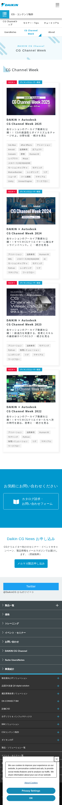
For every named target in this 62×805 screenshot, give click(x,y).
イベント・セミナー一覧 (12, 755)
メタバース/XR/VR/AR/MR (19, 163)
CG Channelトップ (10, 23)
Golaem (12, 154)
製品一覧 (9, 605)
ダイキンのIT (7, 740)
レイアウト (13, 158)
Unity (10, 181)
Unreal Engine (25, 181)
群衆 (23, 154)
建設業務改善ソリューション (14, 693)
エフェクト (37, 149)
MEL (10, 259)
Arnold (11, 149)
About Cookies (31, 783)
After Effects (26, 145)
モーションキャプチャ (18, 167)
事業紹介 (9, 669)
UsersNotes (10, 32)
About (51, 32)
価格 (7, 614)
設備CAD (6, 709)
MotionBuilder (15, 172)
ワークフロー (42, 181)
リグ (45, 172)
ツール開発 (26, 176)
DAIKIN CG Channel (16, 651)
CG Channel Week (31, 32)
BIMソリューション (10, 724)
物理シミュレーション (29, 350)
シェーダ (12, 176)
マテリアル (40, 176)
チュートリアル (51, 22)
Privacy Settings (31, 790)
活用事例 (23, 149)
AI (45, 259)
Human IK (34, 154)
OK (31, 798)
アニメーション (43, 145)
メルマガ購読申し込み (31, 563)
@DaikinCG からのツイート (18, 592)
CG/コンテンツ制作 (10, 732)
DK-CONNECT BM (10, 701)
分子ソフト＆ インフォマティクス (17, 716)
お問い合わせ (12, 641)
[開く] (57, 605)
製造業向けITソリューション (14, 678)
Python (11, 268)
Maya (25, 158)
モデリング (37, 167)
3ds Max (12, 145)
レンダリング (33, 172)
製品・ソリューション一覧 (13, 747)
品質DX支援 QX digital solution (15, 686)
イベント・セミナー (15, 632)
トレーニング (12, 623)
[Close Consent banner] (56, 759)
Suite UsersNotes (14, 660)
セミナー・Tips (31, 22)
